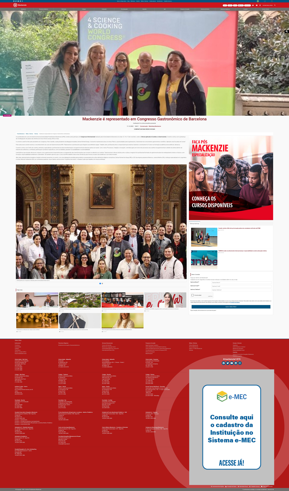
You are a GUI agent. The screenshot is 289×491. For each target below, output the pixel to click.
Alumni (225, 5)
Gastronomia (7, 115)
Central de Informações (218, 486)
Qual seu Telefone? (195, 289)
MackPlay (230, 5)
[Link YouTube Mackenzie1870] (18, 1)
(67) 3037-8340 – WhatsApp (152, 395)
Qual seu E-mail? (194, 285)
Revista (235, 5)
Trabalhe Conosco (255, 486)
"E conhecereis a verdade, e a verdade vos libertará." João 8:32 (257, 489)
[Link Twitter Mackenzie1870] (16, 1)
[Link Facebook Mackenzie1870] (14, 1)
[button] (185, 225)
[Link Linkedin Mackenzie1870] (20, 1)
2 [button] (102, 283)
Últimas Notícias (194, 223)
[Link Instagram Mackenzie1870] (22, 1)
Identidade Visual (244, 486)
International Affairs (268, 5)
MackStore (241, 5)
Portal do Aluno (247, 5)
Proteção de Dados (235, 302)
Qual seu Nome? (194, 282)
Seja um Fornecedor (268, 486)
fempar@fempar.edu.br (64, 443)
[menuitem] (122, 1)
